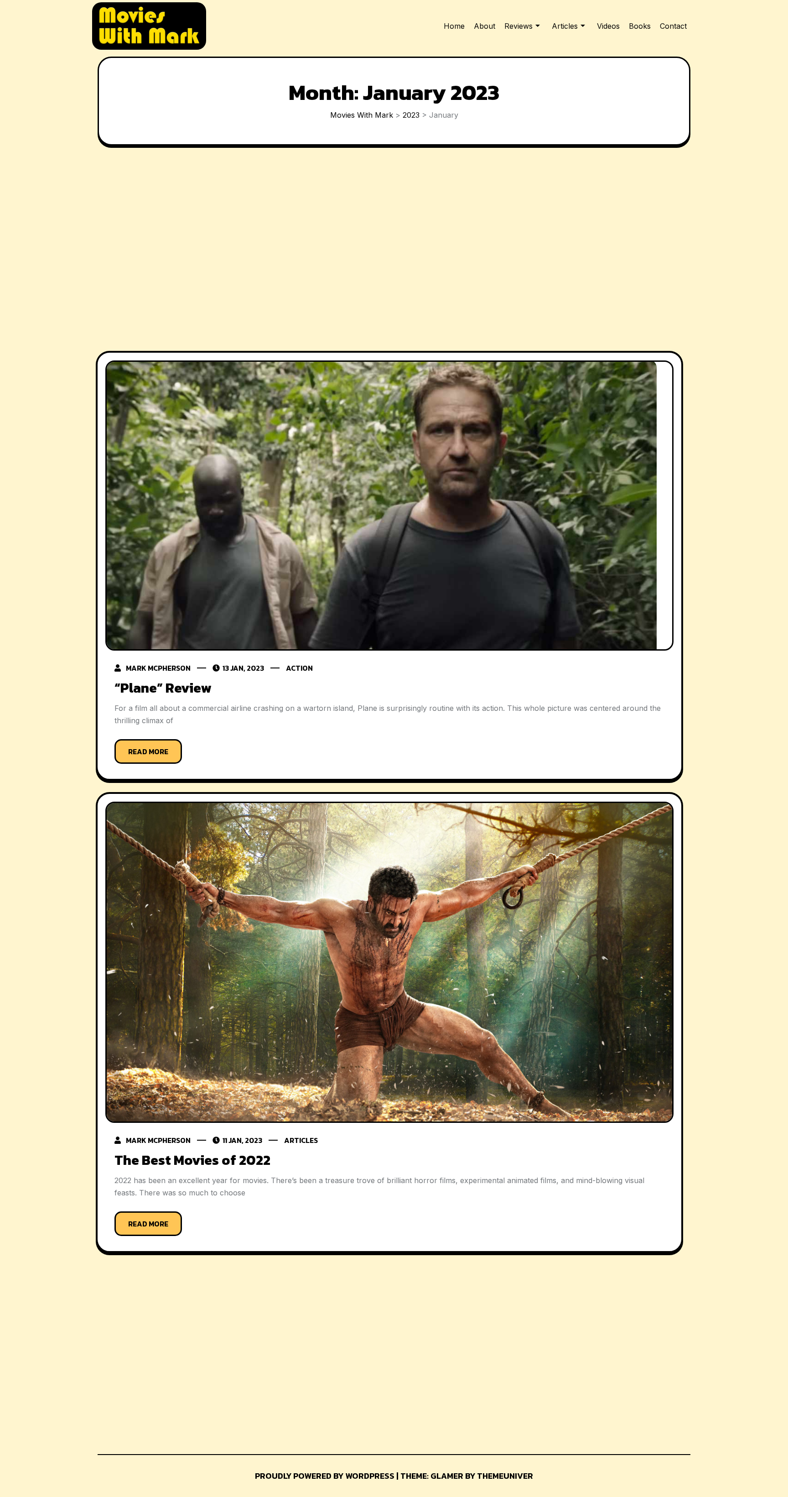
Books (640, 26)
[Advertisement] (389, 250)
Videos (608, 26)
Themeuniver (505, 1476)
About (484, 26)
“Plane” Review (162, 688)
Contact (673, 26)
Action (299, 667)
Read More (148, 751)
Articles (565, 26)
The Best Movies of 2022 (192, 1160)
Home (454, 26)
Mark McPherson (158, 667)
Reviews (518, 26)
